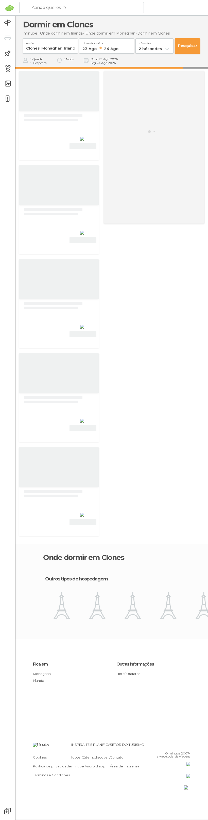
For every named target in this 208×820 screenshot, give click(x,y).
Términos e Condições (51, 775)
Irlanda (38, 681)
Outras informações (135, 664)
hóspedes (145, 42)
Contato (117, 757)
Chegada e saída (92, 42)
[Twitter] (174, 746)
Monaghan (42, 674)
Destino (30, 42)
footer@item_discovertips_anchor (99, 757)
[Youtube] (187, 746)
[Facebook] (167, 746)
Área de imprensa (124, 766)
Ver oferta (83, 146)
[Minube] (9, 7)
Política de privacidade (52, 766)
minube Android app (88, 766)
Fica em (40, 664)
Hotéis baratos (128, 674)
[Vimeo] (180, 746)
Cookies (40, 757)
